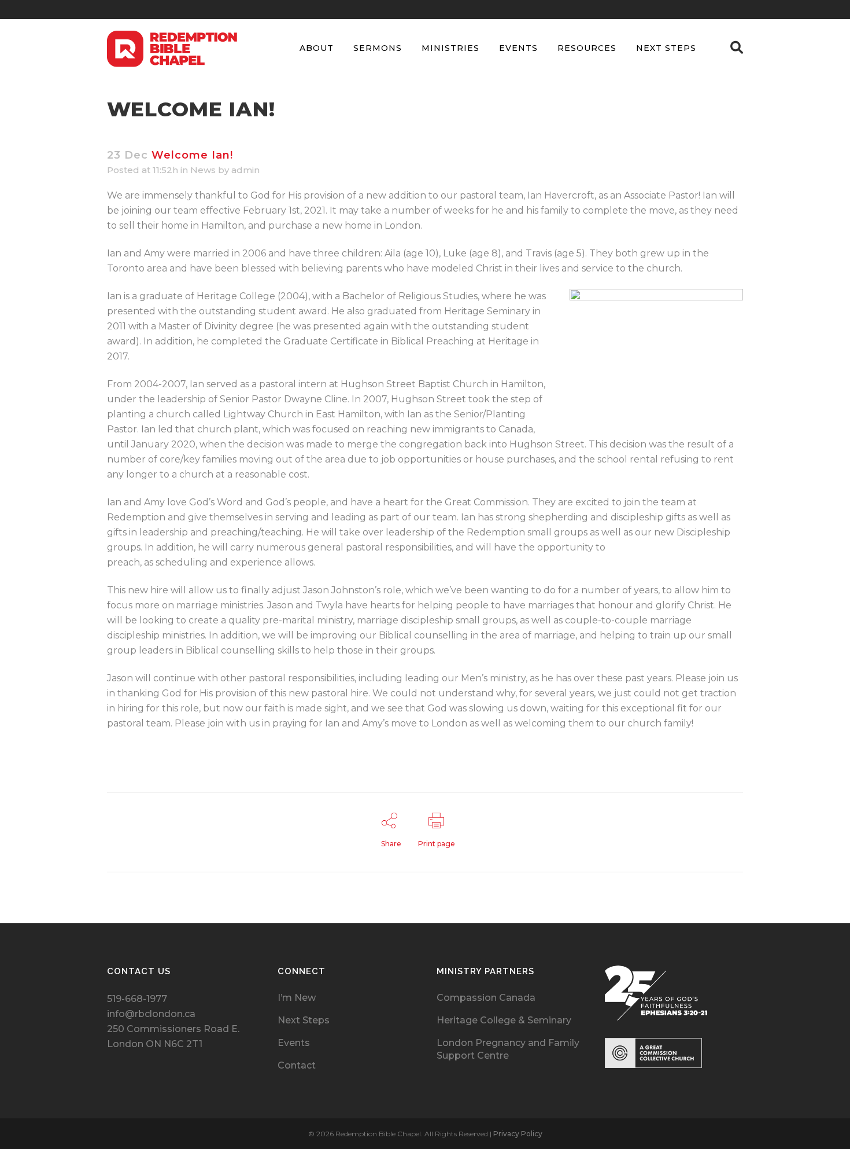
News (203, 169)
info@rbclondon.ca (151, 1013)
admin (245, 169)
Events (294, 1042)
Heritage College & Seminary (504, 1020)
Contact (297, 1065)
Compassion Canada (486, 997)
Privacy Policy (517, 1133)
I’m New (297, 997)
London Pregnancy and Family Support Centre (508, 1049)
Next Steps (304, 1020)
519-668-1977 (137, 998)
